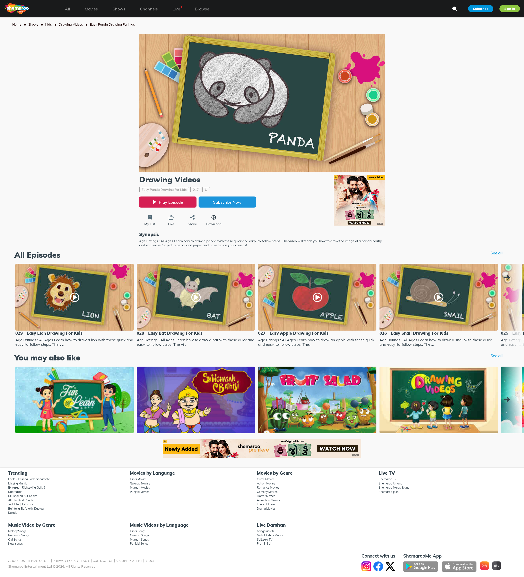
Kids (48, 24)
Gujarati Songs (139, 535)
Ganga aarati (265, 531)
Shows (33, 24)
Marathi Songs (139, 539)
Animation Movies (268, 500)
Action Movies (266, 483)
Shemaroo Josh (389, 492)
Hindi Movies (138, 479)
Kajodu (12, 513)
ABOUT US (16, 560)
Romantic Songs (18, 535)
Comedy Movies (267, 492)
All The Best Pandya (21, 500)
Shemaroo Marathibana (394, 487)
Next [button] (508, 277)
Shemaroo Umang (390, 483)
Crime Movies (265, 479)
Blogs (150, 560)
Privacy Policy (66, 560)
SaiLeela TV (264, 539)
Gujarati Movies (140, 483)
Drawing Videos (71, 24)
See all (496, 252)
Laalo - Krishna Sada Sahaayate (29, 479)
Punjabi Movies (139, 492)
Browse (202, 8)
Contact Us (103, 560)
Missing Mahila (17, 483)
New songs (15, 543)
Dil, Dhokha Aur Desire (22, 496)
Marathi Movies (140, 487)
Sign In (509, 9)
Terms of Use (38, 560)
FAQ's (85, 560)
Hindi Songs (138, 531)
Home (16, 24)
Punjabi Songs (139, 543)
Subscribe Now (227, 202)
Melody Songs (17, 531)
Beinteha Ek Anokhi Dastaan (26, 508)
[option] (74, 306)
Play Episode (171, 202)
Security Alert (129, 560)
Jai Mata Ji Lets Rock (21, 504)
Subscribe (480, 9)
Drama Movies (266, 508)
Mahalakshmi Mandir (270, 535)
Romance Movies (268, 487)
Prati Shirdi (264, 543)
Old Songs (14, 539)
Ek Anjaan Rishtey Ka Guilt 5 (26, 487)
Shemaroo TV (387, 479)
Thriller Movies (266, 504)
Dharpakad (15, 492)
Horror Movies (266, 496)
